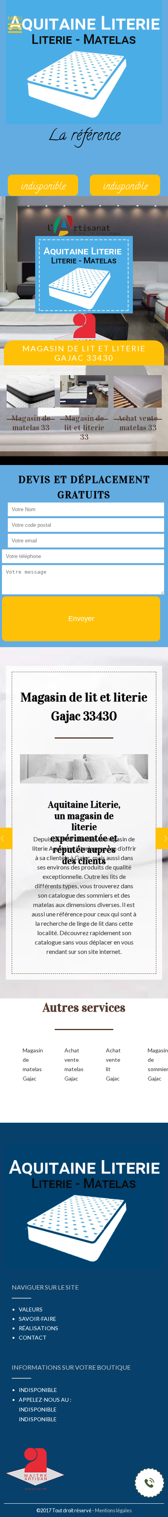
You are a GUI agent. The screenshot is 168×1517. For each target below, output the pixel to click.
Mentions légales (113, 1510)
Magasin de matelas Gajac (31, 1064)
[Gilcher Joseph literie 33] (84, 273)
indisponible (38, 1409)
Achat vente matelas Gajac (72, 1064)
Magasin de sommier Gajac (156, 1064)
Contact (32, 1337)
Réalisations (38, 1328)
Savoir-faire (37, 1318)
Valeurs (31, 1309)
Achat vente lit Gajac (113, 1064)
